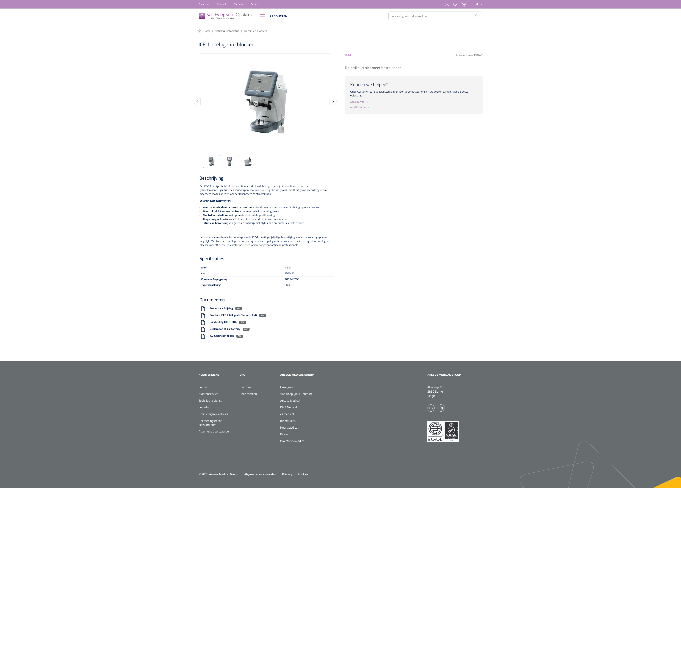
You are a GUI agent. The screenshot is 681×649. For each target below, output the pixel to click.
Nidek (348, 55)
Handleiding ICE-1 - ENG (223, 322)
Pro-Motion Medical (292, 441)
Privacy (287, 474)
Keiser (284, 434)
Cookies (303, 474)
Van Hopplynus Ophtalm (296, 394)
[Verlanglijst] (453, 4)
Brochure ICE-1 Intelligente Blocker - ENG (233, 315)
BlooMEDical (288, 421)
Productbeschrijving (221, 308)
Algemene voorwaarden (214, 431)
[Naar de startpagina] (227, 16)
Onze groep (287, 387)
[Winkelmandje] (461, 4)
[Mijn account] (447, 4)
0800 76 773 (357, 102)
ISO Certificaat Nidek (222, 336)
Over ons (204, 4)
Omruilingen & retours (213, 414)
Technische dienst (210, 401)
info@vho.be (358, 107)
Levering (204, 407)
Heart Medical (289, 427)
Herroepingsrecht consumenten (210, 423)
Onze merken (248, 394)
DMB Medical (288, 407)
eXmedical (287, 414)
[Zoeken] (477, 15)
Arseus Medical (290, 401)
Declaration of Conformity (225, 329)
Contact (221, 4)
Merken (238, 4)
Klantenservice (208, 394)
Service (255, 4)
